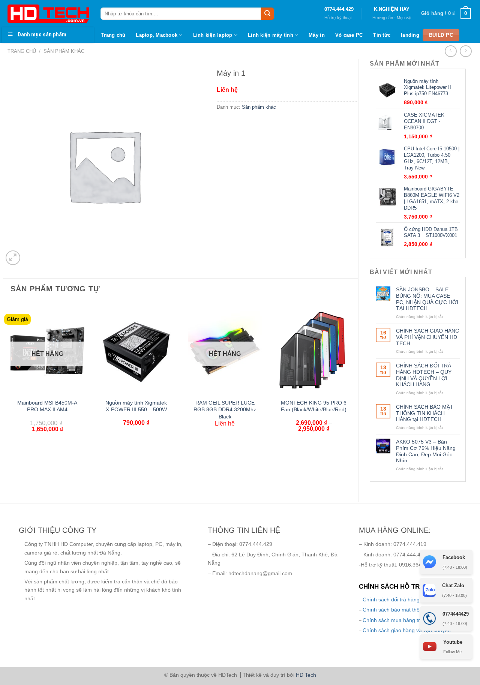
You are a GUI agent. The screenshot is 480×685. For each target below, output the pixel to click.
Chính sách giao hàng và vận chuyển (407, 630)
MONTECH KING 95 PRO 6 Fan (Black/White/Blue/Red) (313, 406)
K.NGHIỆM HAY (392, 9)
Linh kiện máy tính (270, 35)
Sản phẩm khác (64, 51)
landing (410, 35)
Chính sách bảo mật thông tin (398, 610)
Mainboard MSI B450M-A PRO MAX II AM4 (47, 406)
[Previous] (7, 377)
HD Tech (306, 675)
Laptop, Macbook (156, 35)
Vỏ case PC (349, 35)
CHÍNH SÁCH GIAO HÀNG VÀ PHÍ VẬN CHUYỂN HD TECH (427, 337)
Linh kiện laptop (212, 35)
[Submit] (267, 13)
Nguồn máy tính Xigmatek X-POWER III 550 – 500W (136, 406)
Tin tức (381, 35)
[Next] (354, 377)
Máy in (317, 35)
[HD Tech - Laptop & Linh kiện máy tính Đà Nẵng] (48, 13)
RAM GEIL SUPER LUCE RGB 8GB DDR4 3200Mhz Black (225, 410)
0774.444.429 (339, 9)
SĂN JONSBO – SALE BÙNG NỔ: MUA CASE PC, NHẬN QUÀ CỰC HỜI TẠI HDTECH (427, 298)
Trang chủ (113, 35)
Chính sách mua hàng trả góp (398, 620)
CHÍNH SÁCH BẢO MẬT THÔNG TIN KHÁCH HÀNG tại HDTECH (424, 413)
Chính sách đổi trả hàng (391, 600)
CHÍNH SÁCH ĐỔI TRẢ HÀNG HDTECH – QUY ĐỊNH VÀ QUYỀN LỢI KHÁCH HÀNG (424, 375)
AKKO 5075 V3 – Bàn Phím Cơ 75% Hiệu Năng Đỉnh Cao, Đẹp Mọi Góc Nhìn (426, 451)
